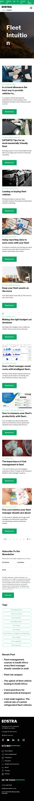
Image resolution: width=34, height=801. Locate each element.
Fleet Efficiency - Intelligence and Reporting (16, 633)
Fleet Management (16, 610)
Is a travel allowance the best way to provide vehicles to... (14, 90)
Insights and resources (12, 764)
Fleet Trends (16, 625)
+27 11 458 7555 (7, 785)
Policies (7, 774)
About (7, 767)
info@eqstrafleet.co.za (9, 788)
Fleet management (11, 754)
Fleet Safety (16, 629)
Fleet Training (16, 637)
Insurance (8, 760)
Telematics (8, 757)
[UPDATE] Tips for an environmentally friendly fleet (15, 143)
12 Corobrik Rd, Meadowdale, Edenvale (11, 792)
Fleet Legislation (16, 641)
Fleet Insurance (16, 645)
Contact (7, 770)
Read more (9, 112)
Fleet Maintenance (16, 621)
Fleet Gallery (9, 751)
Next (28, 539)
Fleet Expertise (16, 617)
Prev (6, 539)
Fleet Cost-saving (16, 614)
